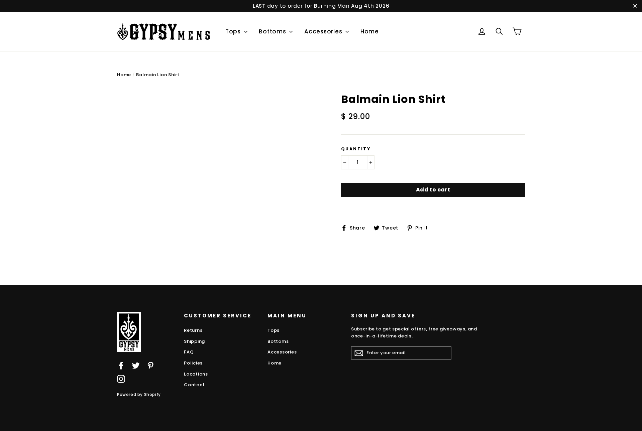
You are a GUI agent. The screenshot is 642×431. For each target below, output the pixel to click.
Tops (233, 31)
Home (369, 31)
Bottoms (273, 31)
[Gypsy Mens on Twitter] (136, 365)
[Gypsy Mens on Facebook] (121, 365)
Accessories (324, 31)
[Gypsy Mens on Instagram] (121, 379)
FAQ (189, 352)
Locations (196, 374)
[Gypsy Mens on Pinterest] (150, 365)
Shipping (194, 341)
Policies (193, 363)
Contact (194, 385)
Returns (193, 330)
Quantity (355, 149)
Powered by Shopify (139, 394)
